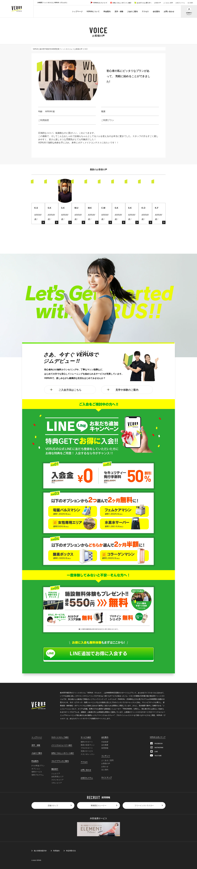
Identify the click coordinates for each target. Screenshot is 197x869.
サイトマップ (106, 777)
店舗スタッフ (53, 805)
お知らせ (104, 766)
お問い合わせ (169, 11)
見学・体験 (119, 11)
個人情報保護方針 (40, 850)
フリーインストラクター (144, 805)
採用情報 (104, 748)
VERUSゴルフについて (100, 3)
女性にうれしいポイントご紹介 (122, 3)
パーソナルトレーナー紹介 (61, 745)
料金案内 (107, 11)
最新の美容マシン (88, 745)
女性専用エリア (57, 776)
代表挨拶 (104, 741)
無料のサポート (87, 741)
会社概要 (104, 745)
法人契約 (190, 3)
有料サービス (36, 771)
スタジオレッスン (88, 754)
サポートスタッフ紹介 (60, 737)
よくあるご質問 (168, 3)
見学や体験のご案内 (127, 389)
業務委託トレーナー (98, 805)
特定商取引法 (71, 850)
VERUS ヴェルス (17, 8)
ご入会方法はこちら (70, 389)
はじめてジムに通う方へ (144, 3)
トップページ (77, 11)
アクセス (145, 11)
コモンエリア (56, 782)
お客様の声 (157, 3)
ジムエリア (55, 773)
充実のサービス (87, 751)
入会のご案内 (132, 11)
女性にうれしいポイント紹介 (62, 753)
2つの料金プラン (38, 765)
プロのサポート (87, 748)
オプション (35, 768)
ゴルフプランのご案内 (60, 761)
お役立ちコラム (180, 3)
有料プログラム (37, 774)
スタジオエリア (57, 779)
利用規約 (56, 850)
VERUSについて (93, 11)
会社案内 (156, 11)
